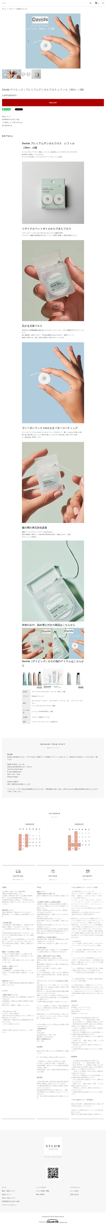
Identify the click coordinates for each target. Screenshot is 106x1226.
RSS (37, 1194)
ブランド (11, 9)
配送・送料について (8, 1191)
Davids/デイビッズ (22, 9)
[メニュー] (103, 3)
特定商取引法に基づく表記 (10, 119)
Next (77, 41)
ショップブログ (41, 1187)
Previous (28, 41)
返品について (6, 116)
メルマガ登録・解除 (42, 1191)
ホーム (4, 9)
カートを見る (74, 1191)
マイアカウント (75, 1187)
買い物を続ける (7, 125)
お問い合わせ (74, 1194)
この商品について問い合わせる (12, 122)
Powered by (42, 1222)
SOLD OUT (53, 103)
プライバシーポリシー (9, 1205)
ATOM (42, 1194)
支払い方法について (8, 1198)
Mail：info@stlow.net (43, 1039)
